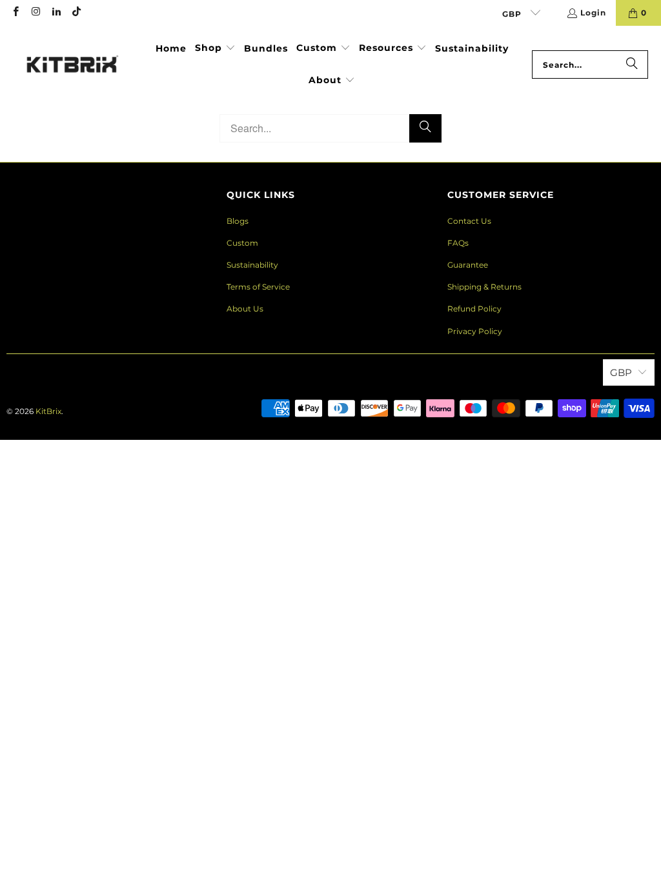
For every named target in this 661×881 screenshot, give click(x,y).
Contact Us (469, 221)
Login (593, 12)
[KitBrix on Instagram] (35, 12)
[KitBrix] (72, 65)
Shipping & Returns (484, 287)
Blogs (238, 221)
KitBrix (48, 411)
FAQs (458, 243)
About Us (245, 308)
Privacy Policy (474, 331)
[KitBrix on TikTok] (75, 12)
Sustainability (252, 265)
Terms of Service (258, 287)
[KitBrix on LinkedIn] (55, 12)
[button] (215, 48)
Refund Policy (474, 308)
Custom (242, 243)
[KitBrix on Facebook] (15, 12)
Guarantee (467, 265)
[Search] (632, 64)
